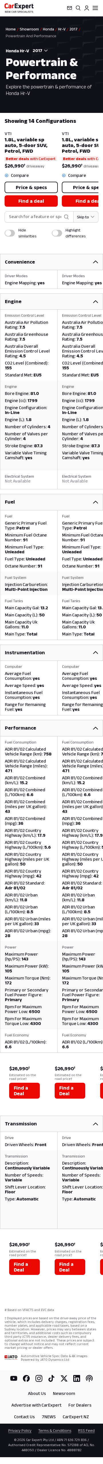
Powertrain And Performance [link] (31, 36)
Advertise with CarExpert (36, 1405)
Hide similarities (27, 233)
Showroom (29, 29)
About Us (37, 1393)
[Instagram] (38, 1378)
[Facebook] (26, 1378)
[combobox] (39, 50)
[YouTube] (13, 1378)
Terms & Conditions (54, 1430)
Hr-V (62, 29)
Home (11, 29)
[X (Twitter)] (64, 1378)
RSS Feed (86, 1430)
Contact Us (24, 1416)
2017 (74, 29)
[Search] (78, 8)
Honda (48, 29)
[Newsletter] (69, 8)
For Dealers (80, 1405)
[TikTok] (51, 1378)
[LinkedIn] (76, 1378)
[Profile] (86, 8)
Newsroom (64, 1393)
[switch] (10, 233)
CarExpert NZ (76, 1416)
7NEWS (49, 1416)
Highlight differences (76, 233)
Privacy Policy (19, 1430)
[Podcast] (89, 1378)
